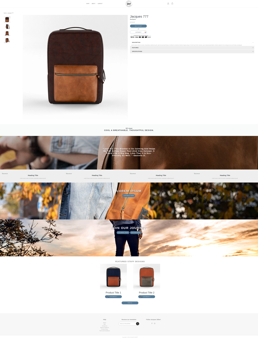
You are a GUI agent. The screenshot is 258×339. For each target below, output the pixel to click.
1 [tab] (4, 46)
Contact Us (104, 326)
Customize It (138, 32)
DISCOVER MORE (135, 232)
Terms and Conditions (104, 330)
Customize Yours (129, 195)
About (93, 3)
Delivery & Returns (104, 327)
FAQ (105, 324)
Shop (87, 3)
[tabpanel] (13, 19)
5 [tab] (9, 46)
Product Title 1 (113, 292)
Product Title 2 (146, 292)
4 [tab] (8, 46)
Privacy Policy (104, 329)
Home (5, 13)
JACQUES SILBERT (134, 337)
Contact (100, 3)
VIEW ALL (130, 302)
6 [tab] (10, 46)
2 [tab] (5, 46)
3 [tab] (6, 46)
